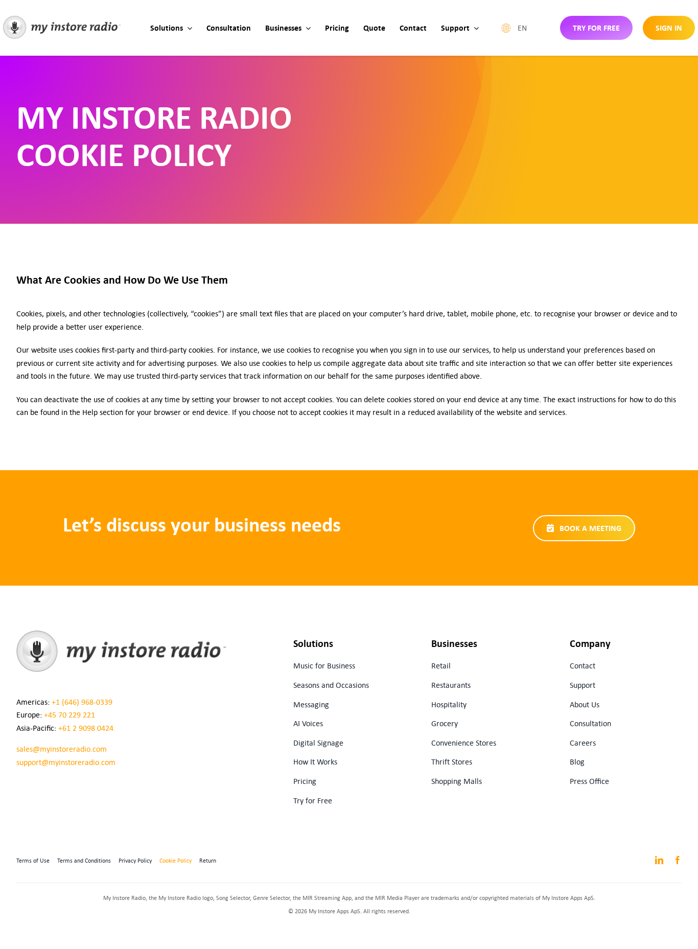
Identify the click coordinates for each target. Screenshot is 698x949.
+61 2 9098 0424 (85, 728)
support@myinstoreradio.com (65, 762)
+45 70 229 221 (69, 715)
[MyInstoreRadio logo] (62, 20)
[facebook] (677, 860)
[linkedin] (659, 860)
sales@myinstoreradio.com (61, 749)
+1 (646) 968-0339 (82, 702)
